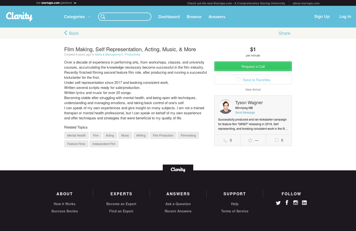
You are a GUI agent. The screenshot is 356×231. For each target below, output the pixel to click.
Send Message (245, 112)
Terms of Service (234, 211)
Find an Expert (121, 211)
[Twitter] (278, 203)
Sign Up (322, 16)
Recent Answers (178, 211)
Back (74, 33)
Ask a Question (178, 203)
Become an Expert (121, 203)
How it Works (65, 203)
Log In (345, 16)
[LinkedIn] (304, 202)
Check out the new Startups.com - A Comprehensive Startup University (236, 3)
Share (284, 33)
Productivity (132, 54)
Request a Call (253, 66)
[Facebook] (287, 202)
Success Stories (64, 211)
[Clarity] (178, 169)
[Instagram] (295, 202)
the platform (54, 2)
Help (235, 203)
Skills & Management (109, 54)
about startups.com (306, 3)
